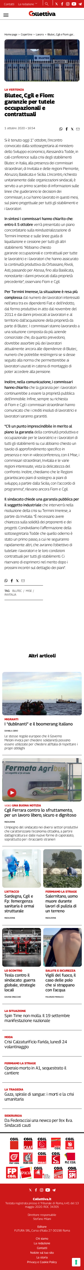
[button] (61, 129)
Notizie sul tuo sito (42, 1252)
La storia (42, 1257)
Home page (10, 34)
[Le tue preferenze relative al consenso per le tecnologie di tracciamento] (76, 1262)
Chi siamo (42, 1238)
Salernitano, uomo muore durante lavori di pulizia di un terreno (61, 903)
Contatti (9, 4)
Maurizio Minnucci (54, 997)
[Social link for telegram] (80, 4)
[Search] (46, 4)
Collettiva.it (42, 1199)
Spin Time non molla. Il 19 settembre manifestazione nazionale (37, 1018)
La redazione (26, 4)
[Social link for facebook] (62, 4)
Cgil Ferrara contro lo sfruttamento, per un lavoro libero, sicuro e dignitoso (40, 812)
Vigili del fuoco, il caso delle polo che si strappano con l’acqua (60, 982)
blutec (17, 590)
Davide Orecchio (12, 997)
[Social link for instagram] (67, 4)
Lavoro (40, 34)
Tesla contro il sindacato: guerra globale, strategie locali (19, 982)
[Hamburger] (6, 15)
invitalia (10, 594)
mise (29, 590)
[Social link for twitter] (56, 4)
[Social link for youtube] (74, 4)
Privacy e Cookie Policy (42, 1262)
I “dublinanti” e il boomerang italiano (38, 723)
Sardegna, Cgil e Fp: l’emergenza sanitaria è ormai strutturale (19, 903)
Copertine (26, 34)
